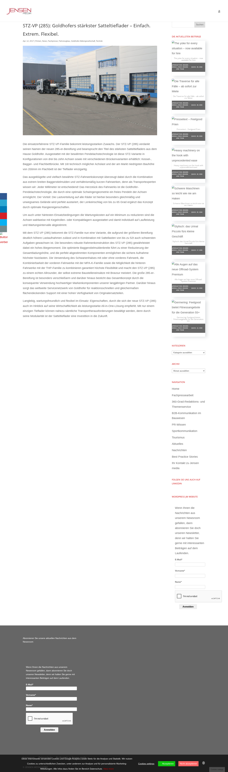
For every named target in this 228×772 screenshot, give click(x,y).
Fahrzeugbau (64, 41)
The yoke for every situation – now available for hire (188, 59)
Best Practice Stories (185, 456)
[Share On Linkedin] (3, 209)
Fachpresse (53, 41)
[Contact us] (3, 229)
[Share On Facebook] (3, 196)
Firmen (38, 41)
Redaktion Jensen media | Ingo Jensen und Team (180, 67)
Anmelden (188, 606)
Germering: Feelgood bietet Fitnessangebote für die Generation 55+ (188, 319)
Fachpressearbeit (182, 395)
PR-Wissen (179, 424)
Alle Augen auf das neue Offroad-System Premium (188, 280)
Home (175, 388)
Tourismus (178, 437)
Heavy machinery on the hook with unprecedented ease (188, 166)
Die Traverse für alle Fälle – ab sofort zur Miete (188, 97)
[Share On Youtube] (3, 216)
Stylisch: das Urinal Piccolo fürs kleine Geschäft (188, 242)
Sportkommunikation (184, 431)
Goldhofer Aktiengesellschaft (83, 41)
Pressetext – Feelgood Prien (188, 129)
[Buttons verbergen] (4, 242)
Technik (99, 41)
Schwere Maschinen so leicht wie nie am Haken (188, 204)
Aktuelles (177, 443)
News (44, 41)
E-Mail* (178, 559)
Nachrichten (179, 450)
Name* (178, 582)
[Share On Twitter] (3, 203)
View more (108, 769)
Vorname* (180, 570)
